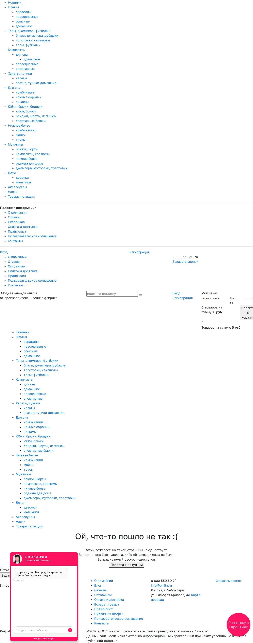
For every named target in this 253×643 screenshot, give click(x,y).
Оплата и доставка (23, 227)
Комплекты (16, 50)
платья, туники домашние (36, 83)
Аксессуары (17, 187)
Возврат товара (106, 604)
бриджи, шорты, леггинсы (36, 116)
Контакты (15, 241)
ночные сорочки (29, 97)
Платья (13, 7)
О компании (17, 212)
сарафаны (23, 12)
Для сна (14, 88)
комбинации (25, 92)
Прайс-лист (17, 231)
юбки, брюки (26, 111)
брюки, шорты (27, 149)
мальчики (23, 182)
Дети (12, 173)
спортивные (25, 69)
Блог (98, 585)
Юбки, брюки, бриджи (25, 106)
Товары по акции (21, 196)
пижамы (22, 102)
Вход (4, 252)
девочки (22, 177)
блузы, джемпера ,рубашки (37, 35)
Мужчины (15, 144)
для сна (22, 54)
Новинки (15, 2)
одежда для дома (29, 163)
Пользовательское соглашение (32, 236)
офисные (23, 21)
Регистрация (139, 252)
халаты (21, 78)
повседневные (27, 17)
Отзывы (14, 217)
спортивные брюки (31, 121)
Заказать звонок (185, 262)
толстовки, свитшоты (33, 40)
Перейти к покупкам (126, 565)
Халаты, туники (20, 73)
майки (21, 135)
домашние (24, 26)
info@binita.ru (161, 585)
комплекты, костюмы (33, 154)
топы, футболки (28, 45)
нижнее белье (26, 159)
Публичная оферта (108, 614)
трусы (20, 140)
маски (13, 192)
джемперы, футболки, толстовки (42, 168)
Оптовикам (16, 222)
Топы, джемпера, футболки (29, 31)
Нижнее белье (19, 125)
